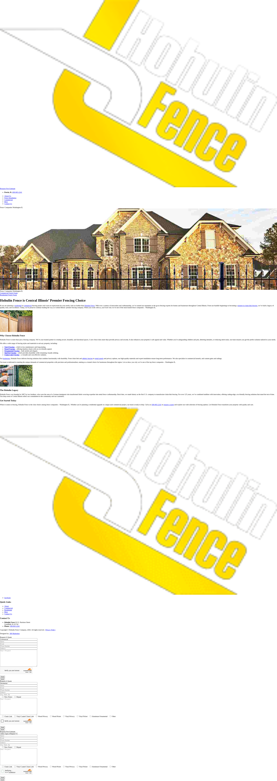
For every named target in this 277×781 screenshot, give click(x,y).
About (6, 606)
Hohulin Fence (90, 306)
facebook (7, 598)
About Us (7, 196)
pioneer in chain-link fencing (247, 306)
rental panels (99, 358)
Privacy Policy (51, 630)
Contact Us (8, 204)
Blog (6, 202)
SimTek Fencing (10, 353)
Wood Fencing (9, 349)
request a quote (169, 405)
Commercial (8, 200)
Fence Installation (10, 198)
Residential (8, 610)
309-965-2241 (17, 192)
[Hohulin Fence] (138, 187)
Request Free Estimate (7, 189)
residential (18, 306)
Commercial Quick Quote (9, 293)
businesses (6, 358)
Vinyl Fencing (9, 347)
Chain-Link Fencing (11, 355)
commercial (28, 306)
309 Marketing (15, 633)
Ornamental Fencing (11, 351)
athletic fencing (87, 358)
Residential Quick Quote (8, 295)
